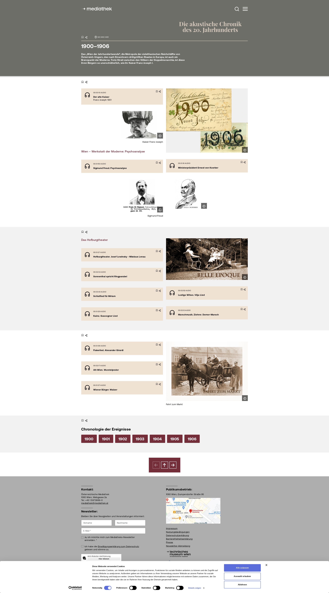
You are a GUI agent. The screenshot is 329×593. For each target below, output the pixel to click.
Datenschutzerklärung (177, 535)
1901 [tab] (106, 439)
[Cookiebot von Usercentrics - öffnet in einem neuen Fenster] (75, 588)
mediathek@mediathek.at (94, 503)
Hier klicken (104, 559)
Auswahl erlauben (242, 576)
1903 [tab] (140, 439)
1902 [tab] (122, 439)
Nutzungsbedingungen (178, 532)
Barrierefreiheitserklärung (179, 539)
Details (134, 96)
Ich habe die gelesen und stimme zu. (112, 548)
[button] (236, 9)
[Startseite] (96, 8)
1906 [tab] (192, 439)
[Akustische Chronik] (213, 26)
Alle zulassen (242, 568)
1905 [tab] (174, 439)
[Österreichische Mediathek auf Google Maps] (193, 510)
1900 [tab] (89, 439)
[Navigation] (243, 8)
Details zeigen (194, 588)
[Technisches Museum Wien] (178, 553)
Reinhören (115, 96)
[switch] (133, 588)
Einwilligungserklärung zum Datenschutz (118, 546)
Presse (169, 542)
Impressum (171, 528)
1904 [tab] (157, 439)
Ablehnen (242, 584)
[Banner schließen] (266, 565)
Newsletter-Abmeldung (178, 546)
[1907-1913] (172, 465)
